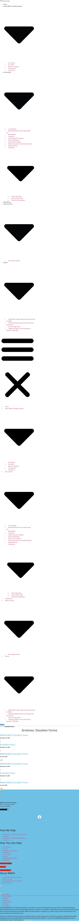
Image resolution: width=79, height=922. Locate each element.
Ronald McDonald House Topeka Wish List (18, 131)
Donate (5, 849)
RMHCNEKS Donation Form (14, 735)
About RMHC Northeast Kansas (12, 877)
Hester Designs (28, 920)
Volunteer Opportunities (10, 850)
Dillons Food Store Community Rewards (20, 144)
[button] (17, 367)
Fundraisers (6, 852)
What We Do (7, 202)
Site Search (6, 900)
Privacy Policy (7, 896)
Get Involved (7, 847)
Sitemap (5, 898)
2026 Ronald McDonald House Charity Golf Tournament (20, 324)
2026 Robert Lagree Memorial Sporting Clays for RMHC (20, 320)
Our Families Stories (14, 260)
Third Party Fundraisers (18, 200)
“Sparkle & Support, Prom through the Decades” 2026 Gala (18, 329)
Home (5, 4)
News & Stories (7, 879)
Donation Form (7, 744)
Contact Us (11, 70)
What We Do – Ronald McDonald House (14, 834)
